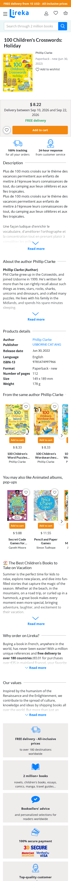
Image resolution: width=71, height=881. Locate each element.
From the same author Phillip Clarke (33, 394)
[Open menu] (4, 14)
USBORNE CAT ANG (47, 344)
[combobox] (31, 26)
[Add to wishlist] (6, 130)
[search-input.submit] (62, 26)
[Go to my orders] (46, 13)
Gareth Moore (17, 547)
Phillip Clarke (44, 52)
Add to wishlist (49, 69)
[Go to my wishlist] (55, 13)
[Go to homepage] (19, 13)
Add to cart (40, 130)
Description (13, 162)
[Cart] (65, 13)
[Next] (62, 435)
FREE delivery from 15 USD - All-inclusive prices (35, 4)
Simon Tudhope (45, 547)
